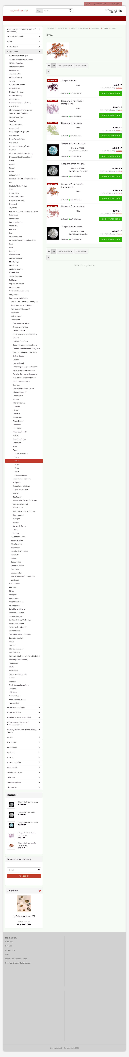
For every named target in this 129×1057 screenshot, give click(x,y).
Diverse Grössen (21, 475)
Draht (11, 161)
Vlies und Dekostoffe (17, 699)
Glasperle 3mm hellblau (73, 143)
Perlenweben (14, 584)
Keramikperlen (17, 540)
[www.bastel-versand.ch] (18, 11)
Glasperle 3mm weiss (71, 226)
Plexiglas (13, 595)
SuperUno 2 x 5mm (21, 490)
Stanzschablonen (16, 649)
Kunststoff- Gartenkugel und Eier (22, 240)
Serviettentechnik (16, 638)
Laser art (12, 251)
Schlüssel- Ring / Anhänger (20, 620)
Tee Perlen (17, 497)
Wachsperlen (16, 573)
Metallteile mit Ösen (19, 551)
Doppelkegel (18, 363)
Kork (11, 233)
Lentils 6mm (18, 396)
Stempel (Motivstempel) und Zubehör (24, 656)
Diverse (16, 360)
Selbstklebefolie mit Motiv (20, 634)
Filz (10, 182)
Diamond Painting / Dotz (19, 146)
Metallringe (14, 262)
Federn (12, 171)
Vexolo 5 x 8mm (19, 526)
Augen (12, 81)
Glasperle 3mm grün (71, 123)
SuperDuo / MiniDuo (21, 486)
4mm (17, 464)
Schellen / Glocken (16, 613)
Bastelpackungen (16, 92)
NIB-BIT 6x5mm (19, 403)
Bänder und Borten (17, 85)
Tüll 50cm (13, 692)
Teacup (16, 493)
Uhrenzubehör (15, 696)
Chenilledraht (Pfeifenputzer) (21, 110)
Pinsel (11, 591)
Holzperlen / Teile (18, 537)
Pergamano (14, 294)
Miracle (16, 399)
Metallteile (15, 548)
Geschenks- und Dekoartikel (19, 717)
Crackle (16, 338)
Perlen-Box (17, 417)
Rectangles (17, 428)
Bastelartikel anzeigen (18, 56)
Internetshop (55, 1048)
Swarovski (15, 569)
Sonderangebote (14, 782)
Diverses (12, 150)
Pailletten (13, 280)
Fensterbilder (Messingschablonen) (23, 179)
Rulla (15, 446)
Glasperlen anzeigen (21, 323)
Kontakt (8, 946)
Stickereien (14, 663)
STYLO (11, 678)
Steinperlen (16, 562)
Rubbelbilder (14, 605)
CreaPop (12, 121)
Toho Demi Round (20, 504)
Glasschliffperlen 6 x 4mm (23, 388)
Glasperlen (15, 320)
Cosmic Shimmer (16, 117)
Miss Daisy (13, 265)
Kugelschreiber (15, 237)
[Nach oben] (122, 1053)
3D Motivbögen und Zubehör (21, 59)
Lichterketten (14, 255)
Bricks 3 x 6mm (19, 331)
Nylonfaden (14, 273)
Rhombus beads (19, 432)
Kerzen (10, 737)
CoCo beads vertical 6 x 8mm (25, 334)
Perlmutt (15, 555)
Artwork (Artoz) (15, 74)
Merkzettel (115, 4)
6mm (17, 468)
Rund (15, 450)
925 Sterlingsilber (16, 63)
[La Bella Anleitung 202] (24, 903)
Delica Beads (18, 356)
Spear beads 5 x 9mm (22, 479)
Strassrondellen (17, 566)
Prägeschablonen (16, 602)
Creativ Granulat (16, 124)
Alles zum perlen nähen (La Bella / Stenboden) (21, 30)
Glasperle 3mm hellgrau (73, 164)
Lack (11, 247)
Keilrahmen (14, 219)
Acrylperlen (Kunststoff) (20, 309)
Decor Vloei (14, 128)
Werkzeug (15, 580)
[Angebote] (40, 890)
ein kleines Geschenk (16, 707)
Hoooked (13, 204)
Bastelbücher (14, 88)
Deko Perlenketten (17, 139)
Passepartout (14, 287)
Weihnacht (11, 787)
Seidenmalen (14, 631)
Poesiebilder (14, 598)
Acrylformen (14, 70)
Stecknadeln (14, 652)
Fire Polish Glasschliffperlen (24, 378)
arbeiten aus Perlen (15, 36)
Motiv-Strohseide (16, 269)
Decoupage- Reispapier (19, 132)
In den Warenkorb (110, 93)
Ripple (15, 435)
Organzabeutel (15, 276)
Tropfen (16, 522)
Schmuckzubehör (16, 624)
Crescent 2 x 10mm (20, 341)
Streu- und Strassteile (18, 674)
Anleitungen (16, 316)
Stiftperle (17, 482)
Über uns (9, 942)
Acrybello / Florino (16, 67)
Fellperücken (14, 175)
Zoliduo (16, 533)
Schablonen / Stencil (17, 609)
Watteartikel (14, 703)
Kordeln (12, 229)
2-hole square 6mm (21, 327)
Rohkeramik (12, 767)
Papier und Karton (16, 284)
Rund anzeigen (21, 453)
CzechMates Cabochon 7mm (25, 345)
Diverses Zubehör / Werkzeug (21, 153)
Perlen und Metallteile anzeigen (24, 302)
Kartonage (13, 215)
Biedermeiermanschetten (20, 103)
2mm (17, 457)
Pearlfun (16, 414)
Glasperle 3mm (68, 80)
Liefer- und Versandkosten (16, 959)
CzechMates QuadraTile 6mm (25, 352)
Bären (9, 42)
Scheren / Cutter (15, 616)
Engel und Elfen (14, 712)
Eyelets (12, 164)
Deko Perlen (14, 135)
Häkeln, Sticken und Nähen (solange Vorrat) (22, 731)
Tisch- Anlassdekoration (19, 685)
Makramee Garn (15, 258)
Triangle (16, 519)
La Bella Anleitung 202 (24, 916)
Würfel (16, 529)
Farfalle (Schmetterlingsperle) (25, 374)
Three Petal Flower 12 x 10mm (25, 501)
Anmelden (24, 876)
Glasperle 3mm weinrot (73, 206)
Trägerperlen (18, 515)
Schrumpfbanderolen (18, 627)
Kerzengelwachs (16, 222)
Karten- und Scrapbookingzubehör (23, 211)
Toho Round (18, 508)
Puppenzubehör (14, 762)
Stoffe (11, 667)
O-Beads (16, 407)
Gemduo (16, 385)
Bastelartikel (12, 52)
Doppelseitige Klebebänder (20, 157)
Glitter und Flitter (16, 197)
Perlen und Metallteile (18, 298)
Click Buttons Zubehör (18, 114)
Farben (12, 168)
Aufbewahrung (15, 77)
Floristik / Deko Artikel (18, 186)
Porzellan (11, 752)
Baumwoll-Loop (16, 96)
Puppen (10, 757)
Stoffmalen (13, 670)
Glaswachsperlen (20, 392)
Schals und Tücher (14, 772)
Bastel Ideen (12, 46)
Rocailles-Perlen (19, 439)
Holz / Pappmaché (16, 200)
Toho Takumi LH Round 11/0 (24, 511)
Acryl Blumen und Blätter (21, 305)
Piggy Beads (18, 421)
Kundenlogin (100, 4)
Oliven (15, 410)
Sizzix (11, 642)
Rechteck (17, 425)
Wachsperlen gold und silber (23, 576)
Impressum (10, 950)
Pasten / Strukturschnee (19, 291)
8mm (17, 472)
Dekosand (13, 143)
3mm (17, 461)
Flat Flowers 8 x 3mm (21, 381)
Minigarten (12, 742)
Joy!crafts (13, 208)
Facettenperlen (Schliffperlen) (25, 367)
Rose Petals (17, 443)
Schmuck (11, 777)
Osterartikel (12, 747)
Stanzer (12, 645)
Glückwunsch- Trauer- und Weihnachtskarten (18, 723)
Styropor (12, 681)
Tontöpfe (12, 689)
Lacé (11, 244)
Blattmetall (14, 106)
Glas (11, 190)
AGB (7, 954)
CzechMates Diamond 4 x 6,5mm (26, 349)
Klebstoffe (13, 226)
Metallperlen (16, 544)
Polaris (14, 558)
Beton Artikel (14, 99)
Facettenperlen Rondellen (24, 370)
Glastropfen (14, 193)
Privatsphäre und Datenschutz (17, 963)
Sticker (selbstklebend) (18, 660)
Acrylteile (15, 312)
